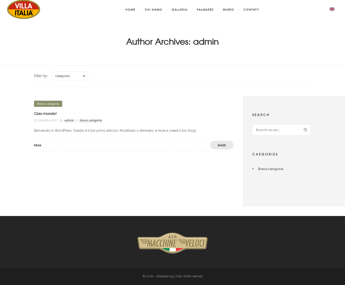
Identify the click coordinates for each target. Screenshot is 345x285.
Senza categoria (270, 169)
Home (130, 9)
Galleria (180, 9)
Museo (228, 9)
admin (69, 120)
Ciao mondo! (45, 113)
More (37, 145)
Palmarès (205, 9)
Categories (62, 76)
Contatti (251, 9)
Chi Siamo (153, 9)
